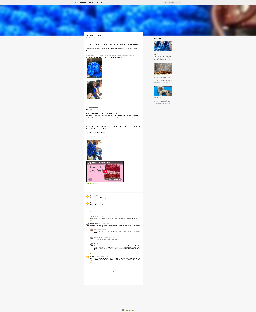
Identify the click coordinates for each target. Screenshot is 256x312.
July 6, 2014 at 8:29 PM (104, 195)
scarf (97, 183)
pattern (92, 183)
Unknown (92, 202)
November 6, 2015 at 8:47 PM (103, 229)
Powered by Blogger (129, 310)
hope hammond (94, 223)
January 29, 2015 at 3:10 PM (101, 202)
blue (88, 183)
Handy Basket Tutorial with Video (161, 74)
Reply (91, 200)
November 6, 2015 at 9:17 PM (108, 237)
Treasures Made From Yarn (91, 2)
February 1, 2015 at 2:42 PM (102, 216)
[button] (87, 40)
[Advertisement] (113, 296)
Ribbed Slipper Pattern (159, 52)
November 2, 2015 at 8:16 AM (104, 223)
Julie (95, 229)
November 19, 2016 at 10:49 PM (102, 256)
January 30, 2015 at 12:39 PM (102, 209)
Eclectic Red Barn (94, 195)
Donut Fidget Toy (157, 97)
